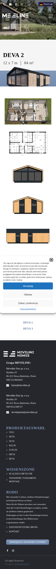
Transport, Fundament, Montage (23, 480)
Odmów (28, 294)
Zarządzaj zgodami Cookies (27, 542)
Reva (12, 459)
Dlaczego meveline (21, 474)
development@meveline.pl (24, 412)
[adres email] (12, 4)
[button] (51, 259)
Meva (12, 454)
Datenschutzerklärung (28, 309)
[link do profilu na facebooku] (17, 4)
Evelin (13, 450)
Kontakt (14, 531)
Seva (11, 441)
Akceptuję (28, 285)
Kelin (12, 445)
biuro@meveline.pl (20, 385)
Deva (12, 436)
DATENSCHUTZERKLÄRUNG (23, 527)
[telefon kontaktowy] (6, 4)
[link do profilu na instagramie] (23, 4)
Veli (11, 432)
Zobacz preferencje (28, 303)
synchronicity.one (22, 564)
